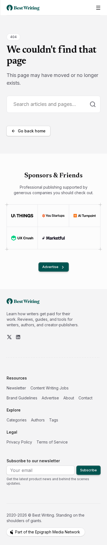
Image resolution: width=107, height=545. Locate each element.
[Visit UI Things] (22, 216)
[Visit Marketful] (53, 238)
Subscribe (88, 470)
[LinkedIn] (18, 337)
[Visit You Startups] (53, 216)
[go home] (23, 301)
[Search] (92, 104)
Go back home (32, 131)
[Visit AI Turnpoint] (84, 216)
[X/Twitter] (9, 337)
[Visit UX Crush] (22, 238)
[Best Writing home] (24, 7)
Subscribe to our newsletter (33, 460)
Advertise (50, 267)
